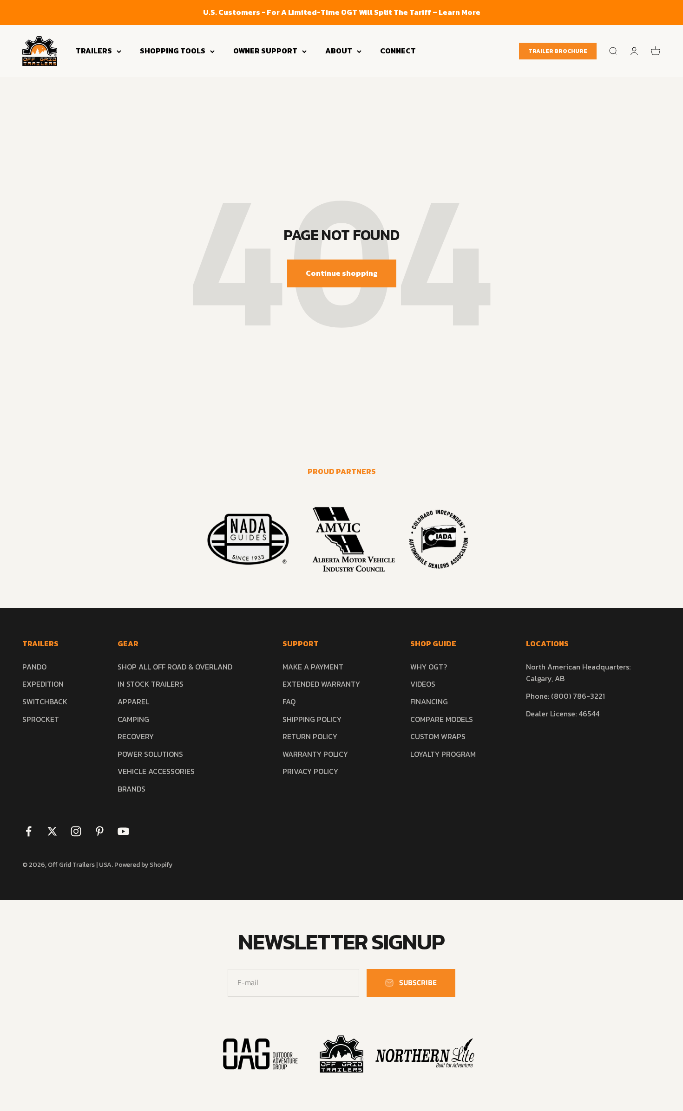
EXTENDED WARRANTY (321, 683)
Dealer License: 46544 (562, 713)
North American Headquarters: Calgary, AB (578, 672)
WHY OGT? (428, 666)
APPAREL (133, 701)
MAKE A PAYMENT (312, 666)
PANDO (34, 666)
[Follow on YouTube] (123, 831)
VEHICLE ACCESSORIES (156, 771)
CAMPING (133, 719)
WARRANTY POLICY (315, 754)
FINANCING (429, 701)
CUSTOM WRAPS (438, 736)
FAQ (289, 701)
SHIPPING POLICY (312, 719)
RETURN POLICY (309, 736)
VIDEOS (422, 683)
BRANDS (131, 788)
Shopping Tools (172, 50)
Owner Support (265, 50)
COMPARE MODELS (441, 719)
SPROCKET (40, 719)
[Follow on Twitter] (52, 831)
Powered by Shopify (143, 865)
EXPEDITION (43, 683)
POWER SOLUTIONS (150, 754)
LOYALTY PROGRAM (443, 754)
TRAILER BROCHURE (557, 51)
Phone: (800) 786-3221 (565, 696)
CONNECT (398, 50)
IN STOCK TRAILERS (151, 683)
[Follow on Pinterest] (99, 831)
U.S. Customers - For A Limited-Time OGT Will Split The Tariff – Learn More (341, 12)
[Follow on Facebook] (28, 831)
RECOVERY (136, 736)
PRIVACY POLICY (310, 771)
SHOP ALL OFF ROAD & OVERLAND (175, 666)
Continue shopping (342, 273)
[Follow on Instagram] (76, 831)
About (338, 50)
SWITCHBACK (44, 701)
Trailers (94, 50)
